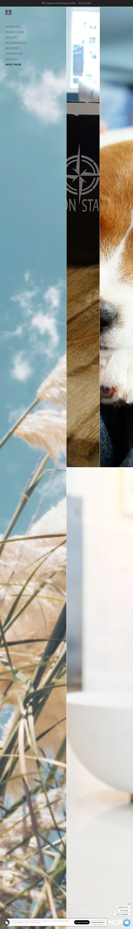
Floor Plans (14, 32)
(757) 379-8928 (85, 3)
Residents (12, 48)
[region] (57, 922)
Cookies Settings (98, 922)
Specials (11, 59)
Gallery (11, 37)
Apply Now (13, 64)
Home (9, 21)
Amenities (12, 26)
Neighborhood (16, 42)
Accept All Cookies (82, 922)
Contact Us (13, 53)
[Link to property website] (8, 12)
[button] (7, 922)
